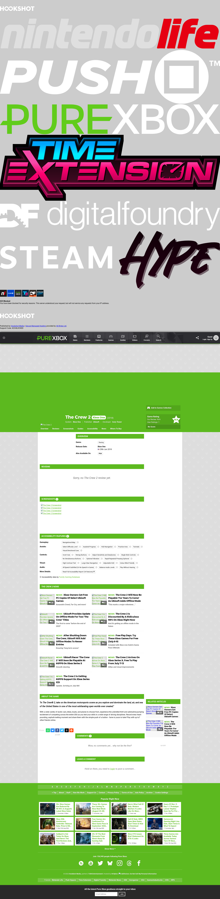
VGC (143, 880)
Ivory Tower (117, 422)
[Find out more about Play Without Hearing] (137, 567)
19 (52, 684)
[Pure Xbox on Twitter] (100, 863)
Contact (102, 793)
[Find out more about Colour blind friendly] (137, 563)
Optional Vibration (92, 559)
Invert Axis (66, 555)
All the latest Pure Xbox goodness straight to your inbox (110, 889)
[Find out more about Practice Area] (130, 547)
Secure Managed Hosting (36, 326)
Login (204, 339)
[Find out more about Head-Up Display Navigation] (115, 547)
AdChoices (125, 874)
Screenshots (68, 429)
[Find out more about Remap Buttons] (89, 555)
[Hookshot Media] (17, 16)
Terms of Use (127, 793)
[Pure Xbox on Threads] (129, 863)
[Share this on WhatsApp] (48, 730)
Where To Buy (116, 429)
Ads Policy (139, 793)
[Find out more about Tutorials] (142, 547)
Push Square (71, 880)
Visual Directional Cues (71, 551)
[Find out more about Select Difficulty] (80, 547)
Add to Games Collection (161, 408)
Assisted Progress (89, 547)
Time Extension (85, 880)
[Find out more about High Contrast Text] (78, 563)
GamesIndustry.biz (155, 880)
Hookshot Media (17, 326)
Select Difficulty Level (70, 547)
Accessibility (92, 429)
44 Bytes (114, 874)
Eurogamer (134, 880)
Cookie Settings (161, 793)
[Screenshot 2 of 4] (58, 508)
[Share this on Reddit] (71, 730)
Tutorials (136, 547)
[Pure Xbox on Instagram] (119, 863)
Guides (80, 429)
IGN (125, 880)
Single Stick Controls (128, 555)
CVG (167, 880)
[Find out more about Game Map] (78, 542)
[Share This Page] (197, 338)
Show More (109, 849)
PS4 (100, 454)
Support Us (91, 793)
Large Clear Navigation (89, 563)
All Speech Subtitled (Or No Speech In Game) (78, 567)
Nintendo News (115, 880)
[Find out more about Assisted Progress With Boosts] (98, 547)
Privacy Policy (113, 793)
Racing (101, 442)
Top (54, 793)
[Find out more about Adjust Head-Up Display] (117, 563)
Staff (68, 793)
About (61, 793)
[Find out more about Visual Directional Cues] (81, 551)
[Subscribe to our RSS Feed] (81, 863)
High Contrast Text (69, 563)
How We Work (79, 793)
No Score (151, 427)
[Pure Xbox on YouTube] (91, 863)
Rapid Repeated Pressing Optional (117, 559)
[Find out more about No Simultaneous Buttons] (83, 559)
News (104, 429)
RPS (173, 880)
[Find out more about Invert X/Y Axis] (73, 555)
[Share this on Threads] (67, 730)
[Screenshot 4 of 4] (58, 513)
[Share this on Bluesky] (53, 730)
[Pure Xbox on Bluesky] (110, 863)
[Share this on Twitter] (62, 730)
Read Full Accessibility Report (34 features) (78, 572)
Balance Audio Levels (106, 567)
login (112, 768)
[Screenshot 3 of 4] (58, 510)
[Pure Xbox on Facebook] (139, 863)
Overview (44, 429)
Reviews (55, 429)
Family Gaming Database (69, 577)
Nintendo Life (57, 880)
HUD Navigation (107, 547)
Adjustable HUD (108, 563)
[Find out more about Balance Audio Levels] (117, 567)
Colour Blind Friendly (127, 563)
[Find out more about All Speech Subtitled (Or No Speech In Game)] (96, 567)
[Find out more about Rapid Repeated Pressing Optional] (131, 559)
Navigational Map (69, 542)
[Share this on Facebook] (57, 730)
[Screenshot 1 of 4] (58, 505)
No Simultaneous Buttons (72, 559)
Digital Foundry (100, 880)
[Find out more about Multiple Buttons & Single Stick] (138, 555)
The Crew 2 (85, 417)
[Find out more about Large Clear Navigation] (100, 563)
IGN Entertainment (96, 874)
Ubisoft (96, 422)
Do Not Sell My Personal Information (143, 874)
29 (52, 603)
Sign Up (209, 339)
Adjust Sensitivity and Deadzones (104, 555)
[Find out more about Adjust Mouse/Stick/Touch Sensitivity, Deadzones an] (118, 555)
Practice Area (123, 547)
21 (104, 622)
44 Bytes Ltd (61, 326)
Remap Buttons (81, 555)
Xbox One (77, 422)
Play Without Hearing (127, 567)
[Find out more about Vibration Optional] (102, 559)
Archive (149, 793)
